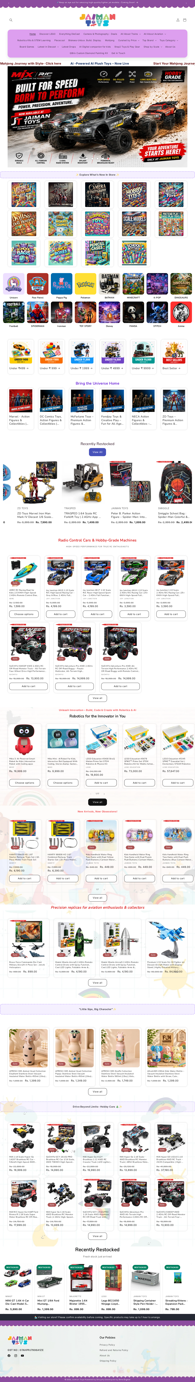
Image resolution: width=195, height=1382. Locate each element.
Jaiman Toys (78, 1380)
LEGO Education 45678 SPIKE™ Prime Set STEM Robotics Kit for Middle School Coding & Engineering (139, 761)
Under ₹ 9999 (141, 368)
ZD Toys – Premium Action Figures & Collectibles (173, 420)
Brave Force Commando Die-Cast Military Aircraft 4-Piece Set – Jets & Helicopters (27, 965)
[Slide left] (90, 793)
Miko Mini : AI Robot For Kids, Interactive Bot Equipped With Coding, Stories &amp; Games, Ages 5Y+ (62, 761)
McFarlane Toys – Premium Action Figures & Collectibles (82, 420)
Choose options (24, 614)
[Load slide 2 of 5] (92, 158)
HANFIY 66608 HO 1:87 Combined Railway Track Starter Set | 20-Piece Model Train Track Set (62, 857)
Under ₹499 (17, 368)
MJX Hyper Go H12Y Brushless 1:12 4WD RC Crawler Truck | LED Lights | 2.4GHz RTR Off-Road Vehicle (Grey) (96, 1159)
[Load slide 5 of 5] (108, 158)
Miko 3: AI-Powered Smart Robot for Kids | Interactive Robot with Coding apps (22, 761)
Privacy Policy (107, 1344)
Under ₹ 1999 (80, 368)
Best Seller (170, 368)
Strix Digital (124, 1380)
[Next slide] (116, 158)
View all (97, 698)
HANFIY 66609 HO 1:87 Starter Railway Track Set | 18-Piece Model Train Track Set (24, 857)
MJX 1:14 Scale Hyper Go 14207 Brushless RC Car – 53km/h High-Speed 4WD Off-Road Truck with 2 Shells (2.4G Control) (23, 1159)
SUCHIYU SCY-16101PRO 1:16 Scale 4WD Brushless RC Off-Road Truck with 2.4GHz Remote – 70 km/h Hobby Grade (96, 1215)
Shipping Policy (108, 1360)
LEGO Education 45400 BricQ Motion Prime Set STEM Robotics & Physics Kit (100, 761)
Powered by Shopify (94, 1380)
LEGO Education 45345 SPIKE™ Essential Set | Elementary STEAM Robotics (177, 761)
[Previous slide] (79, 158)
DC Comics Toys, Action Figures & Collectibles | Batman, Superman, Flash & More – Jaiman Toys (51, 420)
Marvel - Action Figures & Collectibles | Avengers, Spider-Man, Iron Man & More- (20, 420)
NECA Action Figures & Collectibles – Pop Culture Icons (141, 420)
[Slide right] (104, 793)
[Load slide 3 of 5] (97, 158)
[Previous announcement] (8, 3)
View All (98, 452)
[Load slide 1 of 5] (87, 158)
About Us (105, 1355)
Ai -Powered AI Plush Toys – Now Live (50, 63)
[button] (11, 20)
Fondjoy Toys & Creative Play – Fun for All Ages (112, 420)
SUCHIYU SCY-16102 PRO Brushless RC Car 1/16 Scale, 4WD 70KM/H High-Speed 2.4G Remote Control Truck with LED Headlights (60, 1159)
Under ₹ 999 (48, 368)
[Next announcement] (186, 3)
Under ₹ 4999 (110, 368)
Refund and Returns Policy (114, 1350)
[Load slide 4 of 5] (103, 158)
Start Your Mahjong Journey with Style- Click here (142, 63)
